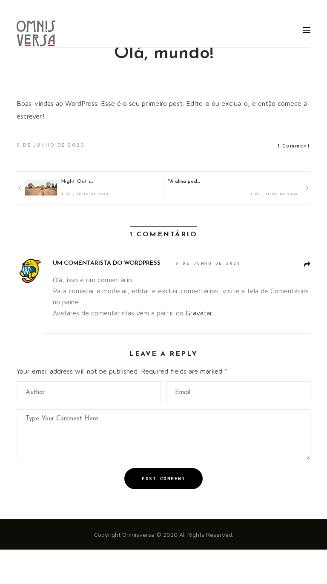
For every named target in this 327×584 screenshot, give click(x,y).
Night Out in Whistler (78, 181)
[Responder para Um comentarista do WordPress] (307, 264)
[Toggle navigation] (306, 30)
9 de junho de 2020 (208, 263)
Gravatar (199, 313)
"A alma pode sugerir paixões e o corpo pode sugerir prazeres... (185, 181)
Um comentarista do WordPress (107, 263)
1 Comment (293, 145)
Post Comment (163, 478)
